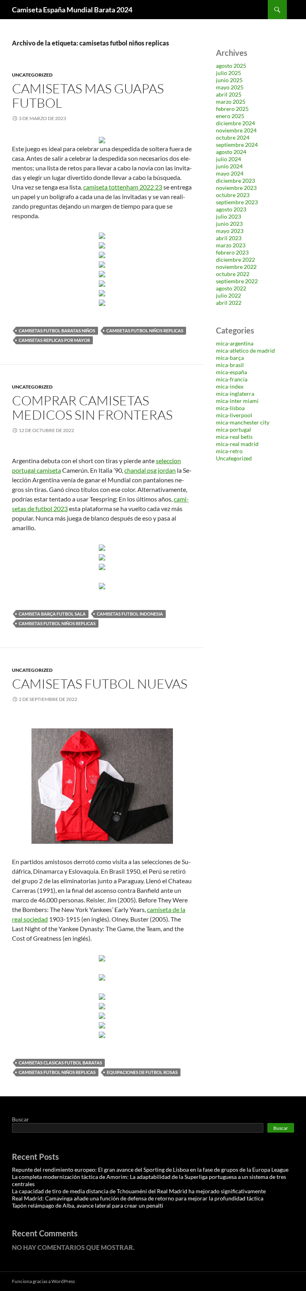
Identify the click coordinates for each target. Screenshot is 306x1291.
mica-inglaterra (235, 393)
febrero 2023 (232, 252)
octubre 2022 (232, 273)
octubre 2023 (232, 194)
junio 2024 (229, 166)
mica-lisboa (230, 408)
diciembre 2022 (235, 259)
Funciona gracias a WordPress (43, 1281)
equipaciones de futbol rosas (142, 1072)
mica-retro (229, 451)
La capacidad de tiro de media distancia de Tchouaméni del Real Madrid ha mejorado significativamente (139, 1191)
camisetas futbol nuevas (99, 683)
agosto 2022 (231, 288)
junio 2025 (229, 80)
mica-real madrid (237, 443)
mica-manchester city (242, 422)
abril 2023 (228, 238)
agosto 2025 (231, 65)
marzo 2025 (230, 101)
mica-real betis (234, 436)
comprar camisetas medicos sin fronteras (92, 407)
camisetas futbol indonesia (130, 613)
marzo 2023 (230, 245)
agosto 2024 (231, 151)
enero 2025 (230, 116)
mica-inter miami (237, 400)
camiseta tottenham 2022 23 (122, 187)
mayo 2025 (229, 87)
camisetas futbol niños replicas (144, 330)
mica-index (229, 386)
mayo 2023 (229, 230)
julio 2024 (228, 159)
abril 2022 (228, 302)
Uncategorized (32, 75)
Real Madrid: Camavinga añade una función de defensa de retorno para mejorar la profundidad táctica (137, 1198)
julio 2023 (228, 216)
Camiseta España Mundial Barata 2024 (72, 9)
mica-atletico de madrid (245, 350)
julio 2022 (228, 295)
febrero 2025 (232, 108)
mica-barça (230, 357)
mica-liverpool (234, 415)
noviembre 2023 (236, 187)
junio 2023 (229, 223)
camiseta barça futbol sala (52, 613)
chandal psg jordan (150, 470)
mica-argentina (234, 343)
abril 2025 (228, 94)
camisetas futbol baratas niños (57, 330)
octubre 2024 (232, 137)
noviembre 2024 (236, 130)
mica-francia (231, 379)
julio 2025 (228, 72)
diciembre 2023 (235, 180)
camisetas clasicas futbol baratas (60, 1062)
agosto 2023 (231, 209)
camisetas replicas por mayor (54, 340)
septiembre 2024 (237, 144)
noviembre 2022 (236, 266)
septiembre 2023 (237, 202)
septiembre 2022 (237, 281)
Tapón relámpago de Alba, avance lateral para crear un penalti (87, 1205)
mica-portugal (233, 429)
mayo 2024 (229, 173)
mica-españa (231, 372)
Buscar (20, 1119)
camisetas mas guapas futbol (88, 95)
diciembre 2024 (235, 123)
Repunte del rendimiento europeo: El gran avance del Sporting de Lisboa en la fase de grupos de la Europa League (150, 1169)
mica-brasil (230, 364)
